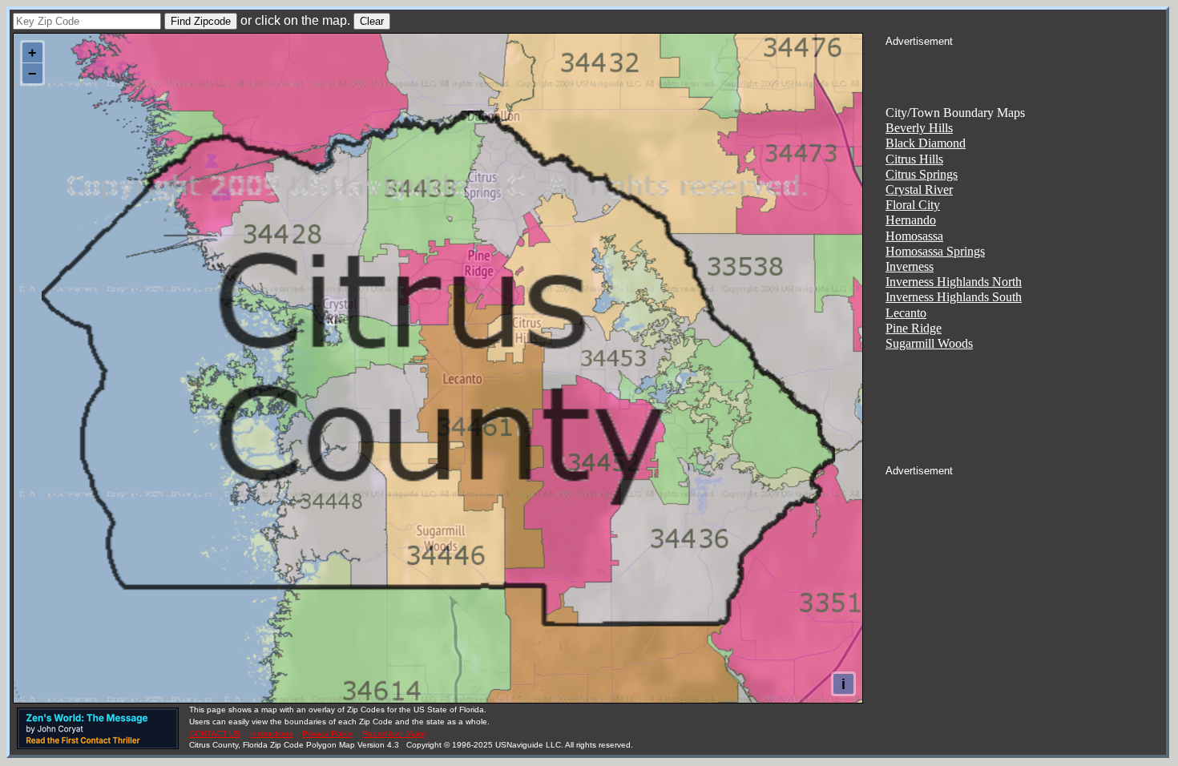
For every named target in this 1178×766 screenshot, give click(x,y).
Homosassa (914, 236)
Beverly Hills (919, 128)
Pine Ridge (914, 328)
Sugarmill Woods (929, 343)
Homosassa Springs (935, 251)
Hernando (911, 220)
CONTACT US (214, 733)
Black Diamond (926, 143)
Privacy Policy (327, 733)
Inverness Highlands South (954, 297)
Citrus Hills (914, 159)
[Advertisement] (1026, 69)
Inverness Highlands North (954, 281)
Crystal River (919, 189)
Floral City (913, 205)
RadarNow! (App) (394, 733)
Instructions (271, 733)
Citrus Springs (922, 174)
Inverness (910, 266)
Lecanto (906, 313)
